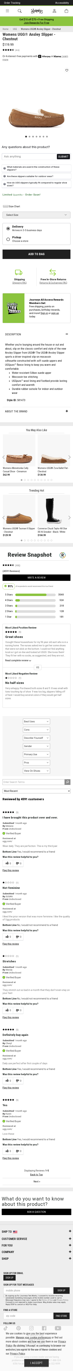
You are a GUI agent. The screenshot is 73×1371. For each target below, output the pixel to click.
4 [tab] (31, 540)
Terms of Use (47, 1300)
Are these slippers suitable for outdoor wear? (30, 176)
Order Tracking (12, 3)
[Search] (20, 11)
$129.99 (7, 535)
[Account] (54, 11)
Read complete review (16, 660)
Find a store (10, 1310)
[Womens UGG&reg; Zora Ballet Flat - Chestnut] (54, 450)
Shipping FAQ (19, 282)
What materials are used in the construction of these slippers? (33, 168)
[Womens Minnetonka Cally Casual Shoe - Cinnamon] (19, 450)
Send (63, 156)
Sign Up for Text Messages (18, 1284)
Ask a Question (36, 1212)
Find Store (61, 1316)
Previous (6, 458)
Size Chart (14, 206)
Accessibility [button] (62, 3)
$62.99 (6, 474)
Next (68, 457)
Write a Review (36, 577)
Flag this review (11, 870)
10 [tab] (51, 540)
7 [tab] (41, 540)
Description (13, 334)
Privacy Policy (62, 1300)
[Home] (37, 11)
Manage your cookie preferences (33, 1337)
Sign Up (9, 1277)
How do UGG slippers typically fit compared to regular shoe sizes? (37, 184)
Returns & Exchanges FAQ (53, 282)
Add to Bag (36, 254)
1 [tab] (21, 540)
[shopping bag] (66, 11)
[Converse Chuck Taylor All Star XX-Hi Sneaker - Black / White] (54, 511)
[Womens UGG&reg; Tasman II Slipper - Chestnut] (19, 511)
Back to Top (36, 1174)
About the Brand (16, 411)
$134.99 (42, 474)
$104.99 (42, 535)
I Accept (36, 1363)
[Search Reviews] (67, 782)
